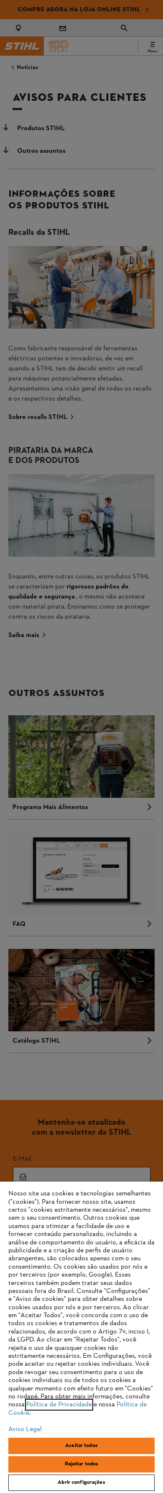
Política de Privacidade (59, 1404)
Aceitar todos (81, 1445)
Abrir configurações (81, 1482)
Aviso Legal (25, 1429)
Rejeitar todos (82, 1464)
